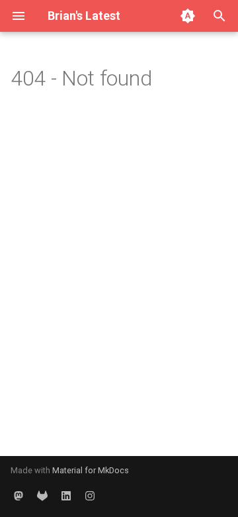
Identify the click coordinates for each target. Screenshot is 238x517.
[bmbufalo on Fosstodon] (18, 495)
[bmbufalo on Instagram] (89, 495)
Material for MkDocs (90, 470)
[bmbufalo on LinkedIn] (66, 495)
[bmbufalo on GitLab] (42, 495)
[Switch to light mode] (188, 16)
